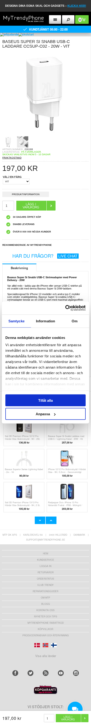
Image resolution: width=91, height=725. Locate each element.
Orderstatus (45, 578)
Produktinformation (25, 194)
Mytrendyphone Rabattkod (46, 622)
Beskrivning (19, 268)
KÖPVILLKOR (45, 629)
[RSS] (46, 673)
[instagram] (76, 673)
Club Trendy (45, 585)
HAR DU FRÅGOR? (44, 255)
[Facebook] (15, 673)
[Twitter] (30, 673)
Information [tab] (45, 321)
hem (45, 553)
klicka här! (76, 5)
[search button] (68, 19)
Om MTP (45, 597)
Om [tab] (74, 321)
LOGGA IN (45, 566)
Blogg (45, 603)
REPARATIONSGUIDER (45, 591)
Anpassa (43, 414)
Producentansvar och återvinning (45, 635)
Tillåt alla (45, 400)
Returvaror (46, 572)
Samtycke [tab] (16, 321)
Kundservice (45, 559)
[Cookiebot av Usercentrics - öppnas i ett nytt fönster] (65, 308)
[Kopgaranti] (45, 693)
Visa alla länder (45, 655)
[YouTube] (61, 673)
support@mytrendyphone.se (45, 539)
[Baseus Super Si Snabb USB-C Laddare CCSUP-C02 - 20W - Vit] (44, 134)
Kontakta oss (45, 610)
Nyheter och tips (45, 616)
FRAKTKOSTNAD (11, 157)
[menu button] (55, 19)
